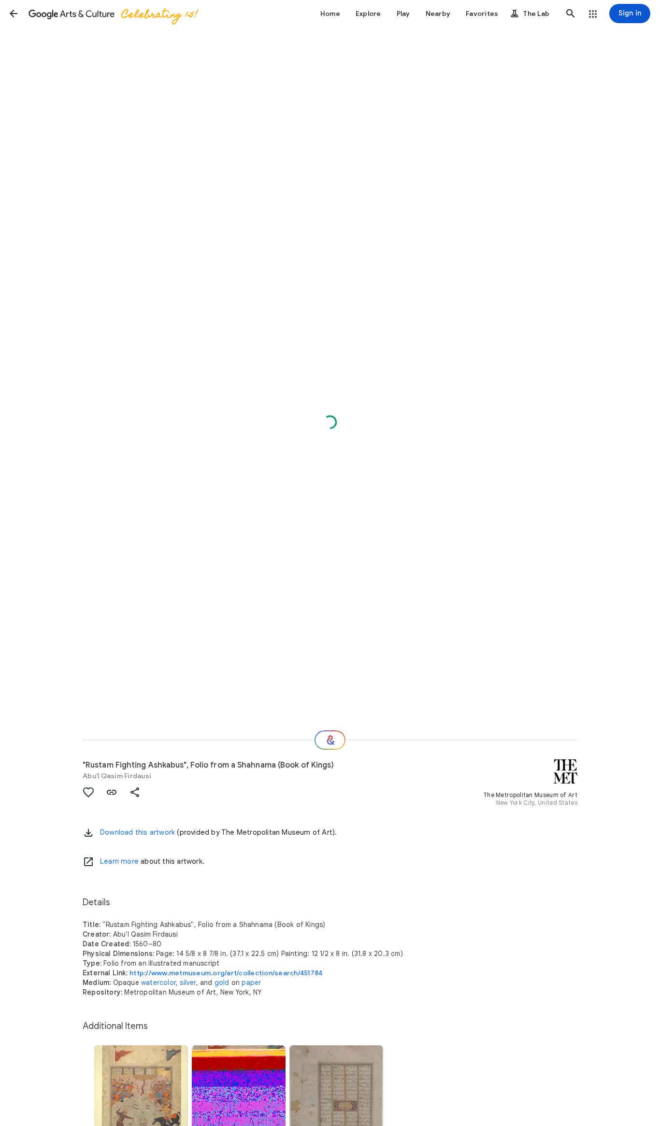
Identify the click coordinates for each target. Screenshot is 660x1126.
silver (188, 982)
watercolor (158, 982)
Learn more (119, 861)
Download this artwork (137, 832)
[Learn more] (88, 861)
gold (222, 982)
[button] (13, 13)
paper (251, 982)
